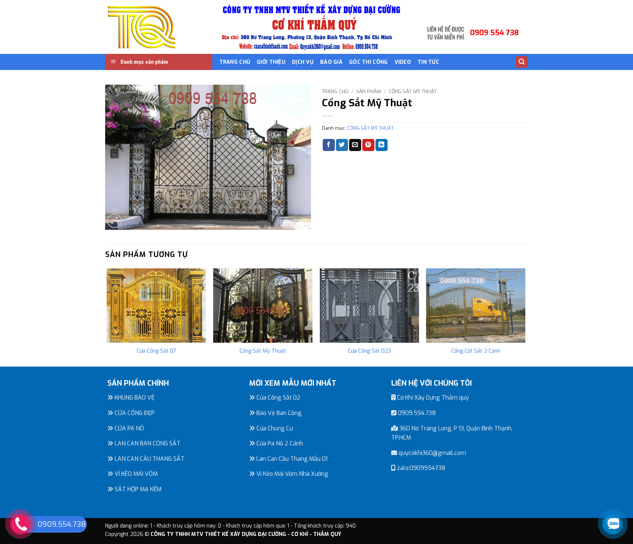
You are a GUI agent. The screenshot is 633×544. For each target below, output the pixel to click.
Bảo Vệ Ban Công (278, 413)
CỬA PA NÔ (128, 428)
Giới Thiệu (271, 62)
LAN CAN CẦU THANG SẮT (149, 459)
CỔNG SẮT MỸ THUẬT (413, 91)
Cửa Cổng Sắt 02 (277, 397)
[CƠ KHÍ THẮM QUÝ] (141, 27)
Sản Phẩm (368, 91)
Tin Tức (428, 62)
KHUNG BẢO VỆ (134, 397)
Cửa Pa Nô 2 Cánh (279, 443)
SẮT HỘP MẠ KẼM (137, 489)
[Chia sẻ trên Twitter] (342, 145)
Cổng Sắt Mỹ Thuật (263, 351)
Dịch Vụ (303, 62)
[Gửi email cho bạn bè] (355, 145)
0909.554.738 (416, 413)
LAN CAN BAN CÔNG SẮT (147, 443)
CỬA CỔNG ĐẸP (134, 413)
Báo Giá (331, 62)
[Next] (524, 317)
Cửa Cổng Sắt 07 (156, 351)
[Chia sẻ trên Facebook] (329, 145)
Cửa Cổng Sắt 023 (369, 351)
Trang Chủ (235, 62)
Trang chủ (335, 91)
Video (403, 62)
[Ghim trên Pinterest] (368, 145)
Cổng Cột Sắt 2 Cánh (475, 351)
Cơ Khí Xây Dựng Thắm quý (432, 397)
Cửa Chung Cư (274, 428)
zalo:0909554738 (420, 468)
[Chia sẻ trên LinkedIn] (381, 145)
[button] (522, 62)
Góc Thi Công (368, 62)
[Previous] (107, 317)
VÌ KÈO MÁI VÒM (135, 474)
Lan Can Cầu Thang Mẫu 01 (291, 459)
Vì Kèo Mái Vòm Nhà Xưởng (291, 474)
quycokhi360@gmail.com (431, 453)
